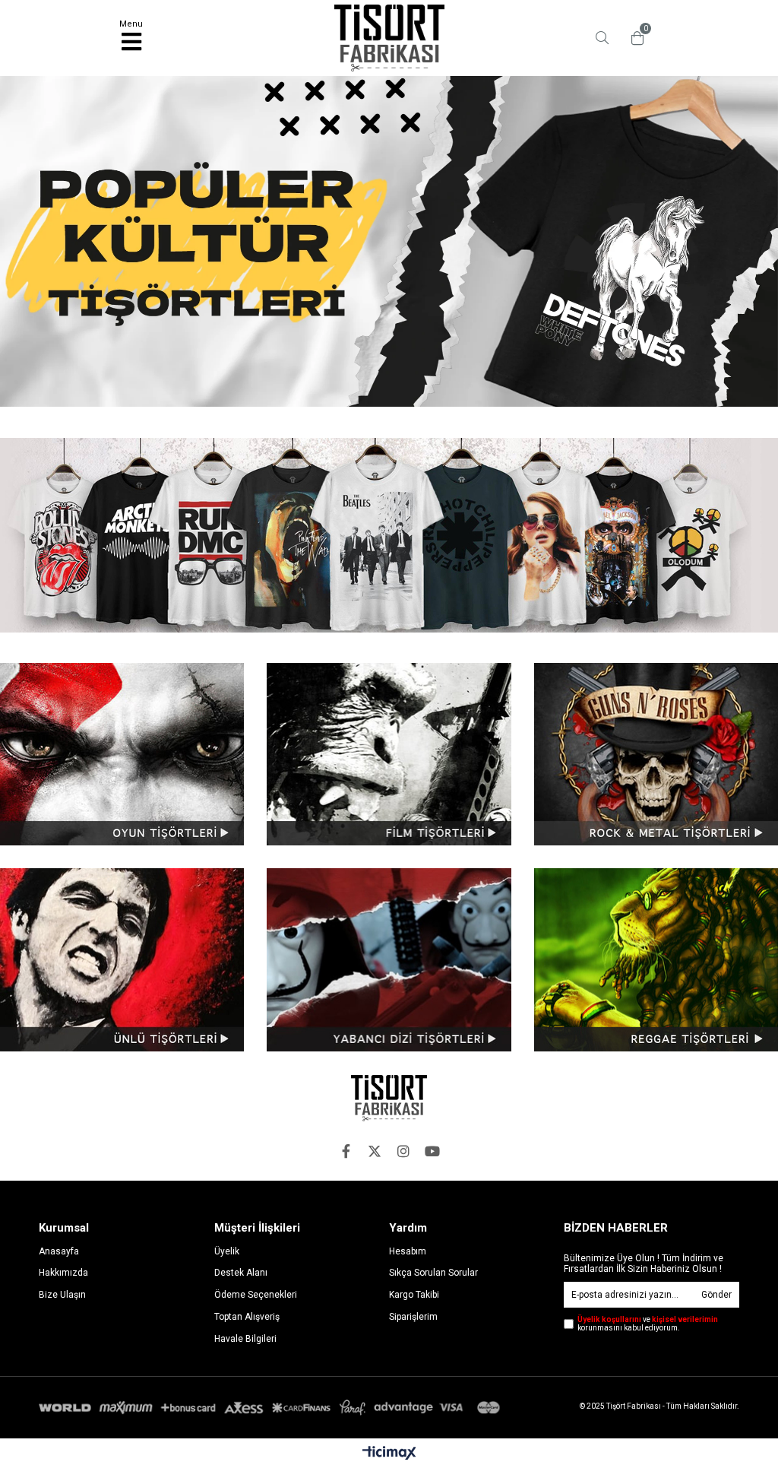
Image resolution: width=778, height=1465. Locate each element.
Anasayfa (59, 1251)
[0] (634, 38)
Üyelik (226, 1251)
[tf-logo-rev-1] (389, 1098)
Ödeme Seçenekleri (255, 1294)
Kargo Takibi (414, 1294)
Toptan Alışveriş (247, 1316)
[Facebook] (345, 1151)
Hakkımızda (63, 1272)
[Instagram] (403, 1151)
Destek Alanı (240, 1272)
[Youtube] (432, 1151)
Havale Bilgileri (245, 1338)
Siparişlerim (413, 1316)
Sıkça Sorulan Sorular (433, 1272)
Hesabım (407, 1251)
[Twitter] (374, 1151)
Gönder (716, 1294)
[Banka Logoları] (272, 1408)
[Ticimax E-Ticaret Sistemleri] (389, 1453)
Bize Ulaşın (62, 1294)
